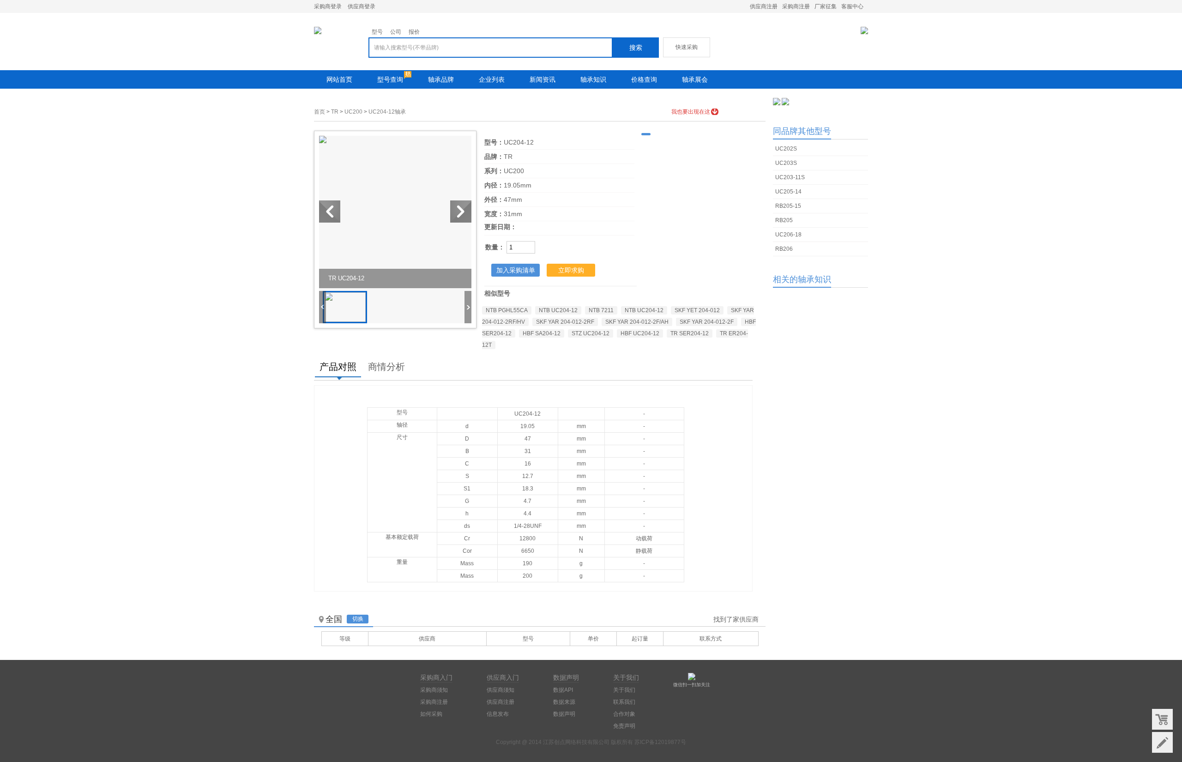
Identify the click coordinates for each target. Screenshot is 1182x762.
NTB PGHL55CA (507, 310)
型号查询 (390, 79)
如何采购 (431, 714)
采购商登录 (328, 6)
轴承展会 (695, 79)
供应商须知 (500, 690)
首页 (319, 112)
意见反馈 (1162, 742)
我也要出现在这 (690, 112)
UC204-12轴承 (387, 112)
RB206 (784, 249)
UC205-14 (788, 191)
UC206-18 (788, 234)
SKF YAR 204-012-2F (707, 322)
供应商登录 (361, 6)
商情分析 (386, 367)
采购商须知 (434, 690)
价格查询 (644, 79)
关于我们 (624, 690)
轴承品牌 (441, 79)
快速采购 (686, 47)
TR (334, 112)
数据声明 (564, 714)
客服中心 (852, 6)
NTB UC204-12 (558, 310)
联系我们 (624, 702)
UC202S (786, 148)
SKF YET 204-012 (697, 310)
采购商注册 (796, 6)
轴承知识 (593, 79)
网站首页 (339, 79)
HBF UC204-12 (640, 333)
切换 (357, 619)
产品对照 (338, 367)
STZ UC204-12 (590, 333)
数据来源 (564, 702)
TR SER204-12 (689, 333)
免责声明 (624, 726)
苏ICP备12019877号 (660, 742)
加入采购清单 (515, 270)
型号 (377, 32)
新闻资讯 (542, 79)
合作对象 (624, 714)
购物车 (1162, 719)
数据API (563, 690)
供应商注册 (764, 6)
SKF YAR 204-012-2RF (565, 322)
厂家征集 (825, 6)
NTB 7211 (601, 310)
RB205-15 (788, 206)
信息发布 (498, 714)
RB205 (784, 220)
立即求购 (571, 270)
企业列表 (492, 79)
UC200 (353, 112)
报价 (414, 32)
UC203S (786, 163)
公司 (395, 32)
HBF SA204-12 (542, 333)
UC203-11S (790, 177)
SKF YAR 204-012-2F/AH (637, 322)
